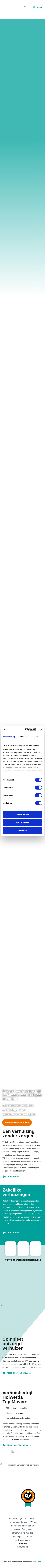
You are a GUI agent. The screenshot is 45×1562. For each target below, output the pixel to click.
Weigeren (22, 830)
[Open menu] (37, 7)
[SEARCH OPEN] (25, 7)
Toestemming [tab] (9, 736)
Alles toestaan (22, 814)
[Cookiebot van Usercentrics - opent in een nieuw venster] (26, 729)
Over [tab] (37, 736)
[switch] (38, 788)
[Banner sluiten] (41, 729)
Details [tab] (23, 736)
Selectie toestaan (22, 822)
